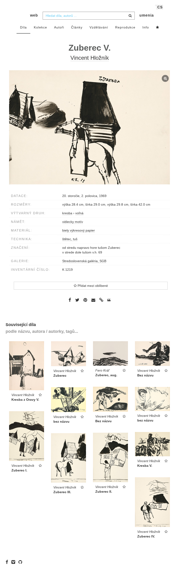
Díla (23, 27)
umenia (146, 15)
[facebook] (8, 562)
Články (77, 27)
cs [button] (160, 7)
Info (145, 27)
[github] (21, 562)
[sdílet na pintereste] (85, 299)
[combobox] (89, 16)
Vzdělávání (99, 27)
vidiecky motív (72, 222)
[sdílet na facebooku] (70, 299)
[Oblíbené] (157, 27)
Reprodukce (125, 27)
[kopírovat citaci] (109, 300)
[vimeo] (14, 562)
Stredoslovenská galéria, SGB (84, 261)
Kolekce (40, 27)
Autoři (59, 27)
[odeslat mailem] (93, 300)
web (34, 15)
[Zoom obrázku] (89, 127)
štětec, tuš (69, 239)
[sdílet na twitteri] (77, 299)
